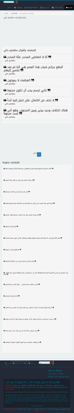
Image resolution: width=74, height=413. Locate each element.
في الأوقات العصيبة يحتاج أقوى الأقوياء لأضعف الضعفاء (22, 342)
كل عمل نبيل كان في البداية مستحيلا (16, 191)
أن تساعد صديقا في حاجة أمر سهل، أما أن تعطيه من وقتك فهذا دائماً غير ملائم (30, 319)
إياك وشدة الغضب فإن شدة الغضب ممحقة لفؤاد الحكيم (22, 215)
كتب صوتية (45, 7)
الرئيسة (70, 7)
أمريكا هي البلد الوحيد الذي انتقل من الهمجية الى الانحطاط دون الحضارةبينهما (29, 203)
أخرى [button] (8, 7)
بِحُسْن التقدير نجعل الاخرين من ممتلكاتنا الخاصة (20, 261)
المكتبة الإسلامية (31, 7)
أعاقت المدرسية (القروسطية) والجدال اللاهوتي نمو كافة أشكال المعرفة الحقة (28, 168)
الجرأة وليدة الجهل (11, 226)
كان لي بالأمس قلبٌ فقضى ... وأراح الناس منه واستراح (21, 284)
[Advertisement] (37, 33)
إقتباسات (19, 7)
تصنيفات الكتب (58, 7)
